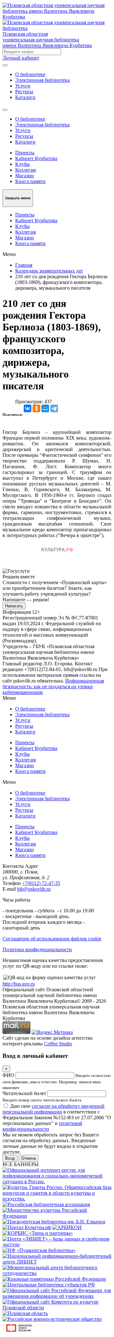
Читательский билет (24, 1093)
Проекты (25, 152)
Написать (14, 606)
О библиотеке (30, 74)
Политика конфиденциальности (37, 949)
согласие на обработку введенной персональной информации (53, 1108)
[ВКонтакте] (27, 408)
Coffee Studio (58, 1043)
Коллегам (25, 170)
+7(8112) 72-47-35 (41, 883)
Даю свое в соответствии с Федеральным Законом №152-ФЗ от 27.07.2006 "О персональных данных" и (57, 1117)
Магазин (24, 175)
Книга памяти (30, 181)
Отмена (28, 1158)
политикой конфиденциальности (42, 1126)
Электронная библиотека (42, 80)
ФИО (8, 1075)
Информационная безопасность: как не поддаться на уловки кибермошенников (53, 686)
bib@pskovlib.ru (34, 889)
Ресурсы (24, 91)
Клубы (22, 164)
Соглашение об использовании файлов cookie (52, 938)
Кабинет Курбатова (36, 158)
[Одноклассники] (36, 408)
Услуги (22, 85)
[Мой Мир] (45, 408)
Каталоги (25, 97)
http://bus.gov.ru (19, 984)
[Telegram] (54, 408)
